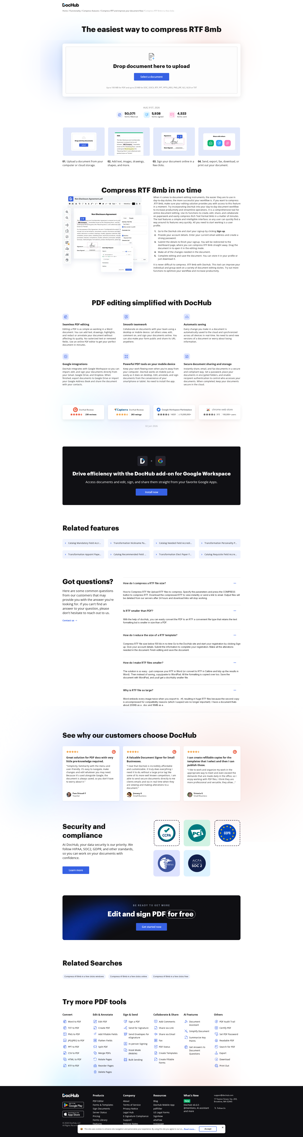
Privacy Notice (130, 1108)
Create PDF (104, 1027)
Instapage (158, 1123)
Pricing (96, 1116)
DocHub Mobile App (164, 1104)
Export (223, 1053)
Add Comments (167, 1021)
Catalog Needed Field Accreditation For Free (177, 543)
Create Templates (168, 1053)
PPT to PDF (73, 1046)
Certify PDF (225, 1027)
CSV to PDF (73, 1053)
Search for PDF (227, 1046)
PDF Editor (98, 1101)
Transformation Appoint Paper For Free (86, 554)
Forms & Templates (103, 1104)
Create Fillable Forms (166, 1061)
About (126, 1101)
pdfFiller (157, 1108)
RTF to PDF (73, 1065)
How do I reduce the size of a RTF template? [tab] (150, 635)
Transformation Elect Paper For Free (177, 554)
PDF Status (164, 1046)
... (189, 1129)
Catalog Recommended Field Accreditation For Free (132, 554)
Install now (151, 492)
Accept (208, 1129)
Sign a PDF (134, 1021)
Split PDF (103, 1046)
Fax (160, 1040)
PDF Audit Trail (227, 1021)
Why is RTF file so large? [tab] (138, 690)
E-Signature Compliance (136, 1116)
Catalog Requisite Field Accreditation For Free (223, 554)
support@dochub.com (223, 1095)
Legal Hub (128, 1112)
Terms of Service (132, 1104)
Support (127, 1119)
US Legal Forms (161, 1112)
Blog (155, 1101)
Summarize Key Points (197, 1039)
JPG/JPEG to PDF (76, 1040)
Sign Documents (101, 1108)
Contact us (68, 620)
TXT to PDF (73, 1027)
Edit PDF (102, 1021)
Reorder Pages (106, 1065)
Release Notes (130, 1123)
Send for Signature (139, 1027)
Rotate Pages (105, 1059)
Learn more (76, 870)
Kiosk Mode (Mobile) (135, 1052)
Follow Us (221, 1108)
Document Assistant (194, 1023)
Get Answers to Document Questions (197, 1050)
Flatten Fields (105, 1040)
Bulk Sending (136, 1059)
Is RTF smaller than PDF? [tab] (138, 610)
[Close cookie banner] (222, 1127)
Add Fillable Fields (108, 1034)
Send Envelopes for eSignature (139, 1036)
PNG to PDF (74, 1034)
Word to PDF (74, 1021)
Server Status (100, 1112)
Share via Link (166, 1027)
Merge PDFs (104, 1053)
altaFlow (157, 1119)
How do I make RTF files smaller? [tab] (143, 662)
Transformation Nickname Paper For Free (132, 543)
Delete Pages (105, 1071)
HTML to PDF (74, 1059)
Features (97, 1123)
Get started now (151, 927)
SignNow (158, 1116)
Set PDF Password (229, 1034)
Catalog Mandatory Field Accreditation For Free (86, 543)
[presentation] (151, 70)
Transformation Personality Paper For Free (223, 543)
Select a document (151, 77)
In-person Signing (138, 1043)
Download (225, 1059)
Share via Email (167, 1034)
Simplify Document (199, 1031)
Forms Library (100, 1119)
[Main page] (70, 5)
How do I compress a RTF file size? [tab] (144, 583)
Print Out (224, 1065)
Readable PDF (227, 1040)
